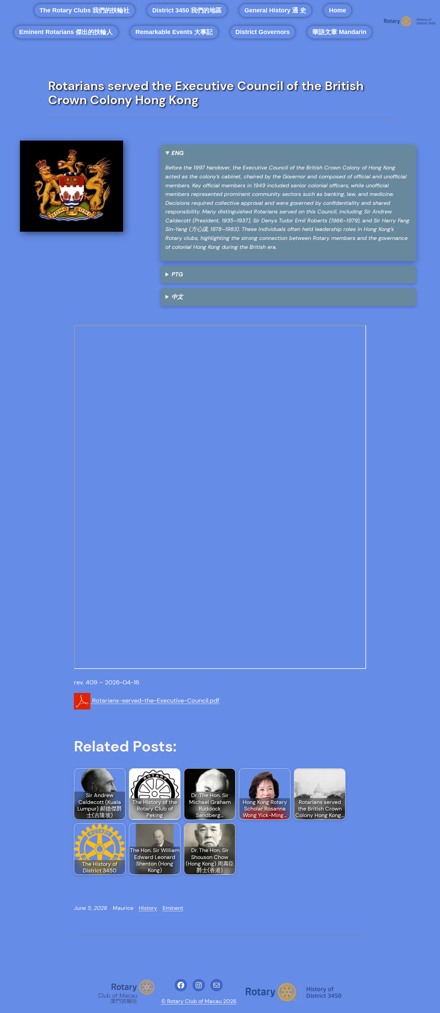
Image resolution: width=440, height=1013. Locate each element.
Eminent (173, 908)
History (148, 908)
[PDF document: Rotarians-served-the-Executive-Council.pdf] (220, 497)
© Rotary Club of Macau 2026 (198, 1001)
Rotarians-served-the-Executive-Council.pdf (154, 700)
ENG (178, 153)
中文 (177, 296)
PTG (177, 274)
